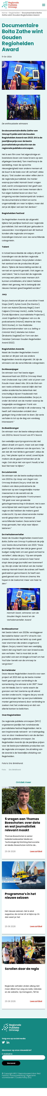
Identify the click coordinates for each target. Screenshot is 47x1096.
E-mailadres (7, 1054)
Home (4, 13)
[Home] (10, 4)
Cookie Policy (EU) (23, 1077)
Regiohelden (14, 13)
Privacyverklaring (17, 1075)
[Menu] (43, 5)
